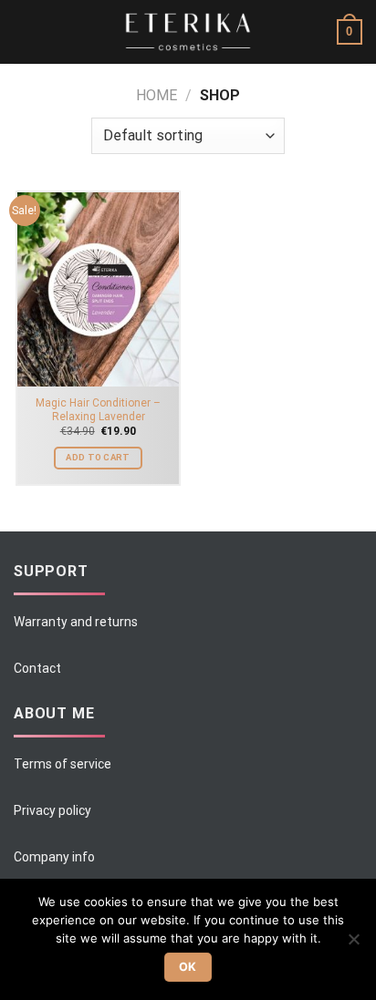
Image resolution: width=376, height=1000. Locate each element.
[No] (353, 944)
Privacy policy (52, 810)
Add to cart (98, 457)
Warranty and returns (76, 621)
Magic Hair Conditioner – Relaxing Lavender (98, 410)
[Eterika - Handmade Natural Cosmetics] (188, 32)
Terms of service (62, 764)
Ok (188, 967)
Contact (37, 668)
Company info (54, 857)
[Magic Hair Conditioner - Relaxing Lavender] (98, 289)
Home (156, 95)
